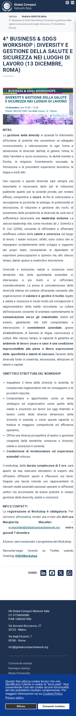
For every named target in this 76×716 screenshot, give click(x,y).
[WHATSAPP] (69, 573)
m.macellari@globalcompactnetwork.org (34, 527)
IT (67, 2)
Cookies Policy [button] (53, 693)
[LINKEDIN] (43, 573)
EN (72, 2)
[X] (61, 573)
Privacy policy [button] (14, 697)
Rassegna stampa (19, 668)
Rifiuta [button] (21, 706)
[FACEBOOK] (52, 573)
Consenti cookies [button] (54, 706)
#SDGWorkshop (26, 556)
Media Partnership (19, 673)
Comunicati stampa (20, 663)
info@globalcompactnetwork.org (28, 647)
